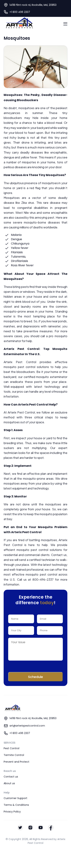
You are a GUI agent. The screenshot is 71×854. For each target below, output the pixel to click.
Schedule (35, 677)
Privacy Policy (12, 811)
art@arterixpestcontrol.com (27, 725)
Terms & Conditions (16, 805)
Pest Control (11, 748)
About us (9, 783)
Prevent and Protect (16, 762)
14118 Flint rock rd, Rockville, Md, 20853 (32, 718)
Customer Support (15, 798)
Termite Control (14, 755)
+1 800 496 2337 (19, 12)
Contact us (11, 776)
